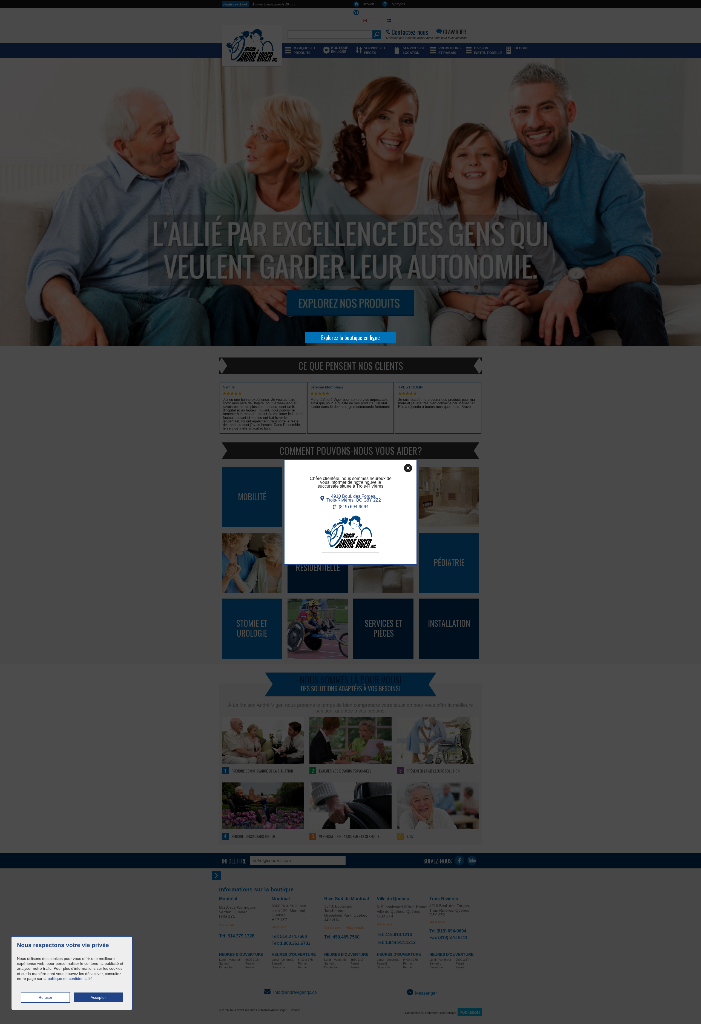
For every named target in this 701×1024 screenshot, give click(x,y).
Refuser (45, 997)
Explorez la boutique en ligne (350, 337)
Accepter (98, 997)
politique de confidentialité (70, 978)
